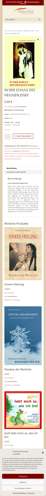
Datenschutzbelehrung (19, 493)
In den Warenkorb (23, 136)
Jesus (20, 156)
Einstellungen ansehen (23, 488)
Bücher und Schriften (15, 31)
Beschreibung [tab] (12, 168)
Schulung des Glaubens (12, 159)
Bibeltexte (25, 151)
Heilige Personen (28, 31)
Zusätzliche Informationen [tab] (16, 172)
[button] (43, 453)
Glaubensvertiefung (28, 148)
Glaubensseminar (10, 154)
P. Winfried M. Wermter (31, 156)
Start (5, 31)
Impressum (30, 493)
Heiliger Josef (13, 156)
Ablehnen (23, 482)
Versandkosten (22, 107)
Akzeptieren (23, 476)
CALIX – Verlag (15, 122)
